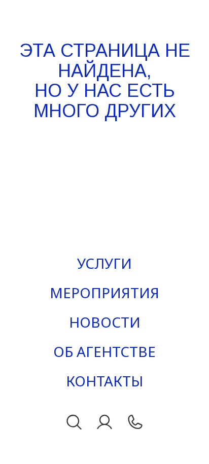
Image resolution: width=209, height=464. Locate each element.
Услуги (104, 263)
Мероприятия (104, 292)
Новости (105, 322)
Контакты (104, 380)
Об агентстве (104, 351)
